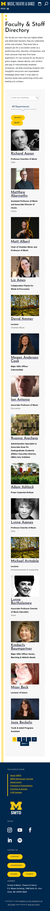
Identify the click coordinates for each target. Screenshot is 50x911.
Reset (17, 123)
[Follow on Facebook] (32, 830)
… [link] (29, 739)
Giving (14, 874)
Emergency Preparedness (21, 785)
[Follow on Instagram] (12, 830)
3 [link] (24, 739)
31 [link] (34, 739)
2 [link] (19, 739)
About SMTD (15, 775)
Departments (16, 782)
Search (18, 118)
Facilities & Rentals (18, 789)
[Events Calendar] (39, 4)
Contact (15, 857)
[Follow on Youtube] (22, 830)
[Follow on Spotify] (22, 840)
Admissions (16, 865)
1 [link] (14, 739)
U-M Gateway (16, 792)
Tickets (29, 874)
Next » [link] (25, 743)
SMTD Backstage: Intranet (21, 779)
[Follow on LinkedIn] (12, 840)
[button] (24, 107)
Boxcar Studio (34, 905)
